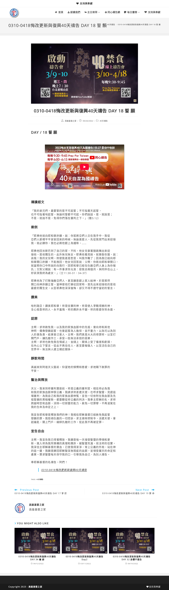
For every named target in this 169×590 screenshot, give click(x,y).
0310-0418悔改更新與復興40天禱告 (64, 470)
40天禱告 (104, 121)
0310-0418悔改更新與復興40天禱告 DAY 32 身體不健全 (131, 558)
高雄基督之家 (70, 121)
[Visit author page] (20, 508)
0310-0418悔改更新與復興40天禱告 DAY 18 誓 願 (139, 24)
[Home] (103, 24)
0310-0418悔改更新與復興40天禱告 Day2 (84, 558)
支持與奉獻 (86, 3)
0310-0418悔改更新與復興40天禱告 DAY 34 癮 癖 (37, 558)
